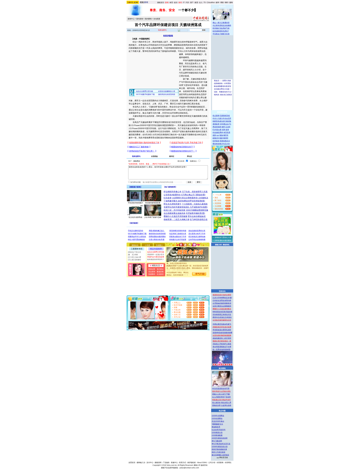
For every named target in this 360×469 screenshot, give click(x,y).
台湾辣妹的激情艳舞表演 (222, 303)
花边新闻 (151, 272)
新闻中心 (131, 19)
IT (183, 3)
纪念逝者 (168, 198)
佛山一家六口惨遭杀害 (221, 23)
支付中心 (150, 463)
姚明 (223, 127)
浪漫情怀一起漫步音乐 (155, 254)
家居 (196, 3)
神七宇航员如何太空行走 (221, 444)
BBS (226, 3)
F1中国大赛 (217, 130)
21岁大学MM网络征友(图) (222, 298)
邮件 (217, 3)
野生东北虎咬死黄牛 (172, 204)
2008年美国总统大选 (220, 447)
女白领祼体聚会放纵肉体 (174, 213)
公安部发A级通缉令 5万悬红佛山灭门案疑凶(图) (184, 195)
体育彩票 (226, 132)
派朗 (214, 135)
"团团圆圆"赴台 (217, 424)
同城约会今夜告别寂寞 (155, 257)
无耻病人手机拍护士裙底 (222, 344)
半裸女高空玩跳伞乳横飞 (222, 324)
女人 (200, 3)
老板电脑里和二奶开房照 (222, 338)
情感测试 (151, 274)
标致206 (216, 138)
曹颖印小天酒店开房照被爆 (175, 216)
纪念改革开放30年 (219, 430)
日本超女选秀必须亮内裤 (222, 300)
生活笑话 (160, 274)
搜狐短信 (135, 245)
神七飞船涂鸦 (217, 441)
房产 (192, 3)
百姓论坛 (222, 291)
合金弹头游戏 (226, 405)
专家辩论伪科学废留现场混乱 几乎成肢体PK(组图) (186, 207)
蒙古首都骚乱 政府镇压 (220, 455)
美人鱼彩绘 (216, 403)
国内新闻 (139, 19)
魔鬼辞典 (160, 272)
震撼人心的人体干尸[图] (221, 394)
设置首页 (132, 463)
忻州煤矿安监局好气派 (221, 28)
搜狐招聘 (158, 463)
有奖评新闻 (168, 36)
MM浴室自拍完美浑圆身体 (222, 312)
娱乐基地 (222, 368)
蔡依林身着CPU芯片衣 (221, 144)
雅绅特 (225, 138)
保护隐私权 (191, 463)
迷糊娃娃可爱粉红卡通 (222, 237)
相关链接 (133, 223)
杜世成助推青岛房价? (221, 31)
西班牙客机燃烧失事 (219, 449)
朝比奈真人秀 (226, 403)
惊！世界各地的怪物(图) (222, 349)
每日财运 (160, 269)
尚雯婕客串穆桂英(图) (195, 213)
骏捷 (221, 138)
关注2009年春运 (218, 421)
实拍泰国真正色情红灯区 (222, 314)
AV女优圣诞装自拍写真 (221, 388)
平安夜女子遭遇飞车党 (221, 34)
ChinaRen (211, 3)
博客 (222, 3)
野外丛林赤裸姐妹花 (197, 216)
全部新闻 (220, 463)
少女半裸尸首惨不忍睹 (152, 217)
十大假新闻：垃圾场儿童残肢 (195, 204)
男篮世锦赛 (217, 127)
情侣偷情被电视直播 (152, 203)
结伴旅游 (216, 141)
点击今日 (222, 6)
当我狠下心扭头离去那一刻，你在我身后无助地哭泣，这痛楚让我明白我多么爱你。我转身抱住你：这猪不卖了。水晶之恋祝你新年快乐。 (187, 264)
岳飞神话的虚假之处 (199, 219)
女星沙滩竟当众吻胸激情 (222, 306)
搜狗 (231, 3)
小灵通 (147, 245)
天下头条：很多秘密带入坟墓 (195, 191)
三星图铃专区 (137, 249)
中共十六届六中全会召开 (222, 118)
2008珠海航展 (217, 435)
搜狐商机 (226, 245)
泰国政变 (216, 124)
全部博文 (228, 463)
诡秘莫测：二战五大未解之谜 (176, 219)
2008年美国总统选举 (220, 438)
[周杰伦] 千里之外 (134, 252)
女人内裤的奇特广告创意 (221, 397)
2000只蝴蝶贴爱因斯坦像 (197, 210)
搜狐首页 (160, 3)
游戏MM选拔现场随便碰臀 (222, 333)
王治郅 (227, 127)
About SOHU (202, 463)
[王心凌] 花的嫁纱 (134, 260)
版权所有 (204, 465)
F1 (230, 124)
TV (205, 3)
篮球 (227, 130)
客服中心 (174, 463)
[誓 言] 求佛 (133, 255)
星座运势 (151, 269)
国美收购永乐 (225, 141)
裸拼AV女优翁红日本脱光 (222, 317)
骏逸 (221, 135)
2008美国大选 (217, 432)
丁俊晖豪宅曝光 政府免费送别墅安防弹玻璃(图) (184, 201)
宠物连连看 (216, 405)
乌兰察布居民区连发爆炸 (222, 25)
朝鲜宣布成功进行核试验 (222, 121)
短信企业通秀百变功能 (155, 252)
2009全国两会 (217, 418)
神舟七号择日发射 (218, 452)
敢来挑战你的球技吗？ (155, 259)
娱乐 (175, 3)
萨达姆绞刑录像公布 (172, 191)
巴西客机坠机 (225, 116)
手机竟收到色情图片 (135, 203)
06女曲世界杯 (218, 132)
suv (217, 135)
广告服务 (166, 463)
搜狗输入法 (141, 463)
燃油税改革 (216, 427)
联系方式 (182, 463)
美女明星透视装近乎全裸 (222, 347)
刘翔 (223, 130)
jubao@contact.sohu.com (189, 468)
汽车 (187, 3)
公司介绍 (211, 463)
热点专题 (222, 411)
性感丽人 (159, 245)
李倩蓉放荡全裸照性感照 (222, 330)
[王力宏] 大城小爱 (134, 257)
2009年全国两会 (218, 416)
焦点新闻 (216, 116)
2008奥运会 (224, 124)
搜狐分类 (218, 245)
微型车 (225, 135)
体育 (171, 3)
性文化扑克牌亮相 (135, 217)
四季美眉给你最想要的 (222, 241)
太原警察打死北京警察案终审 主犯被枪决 (190, 198)
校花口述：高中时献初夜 (174, 210)
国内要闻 (148, 19)
